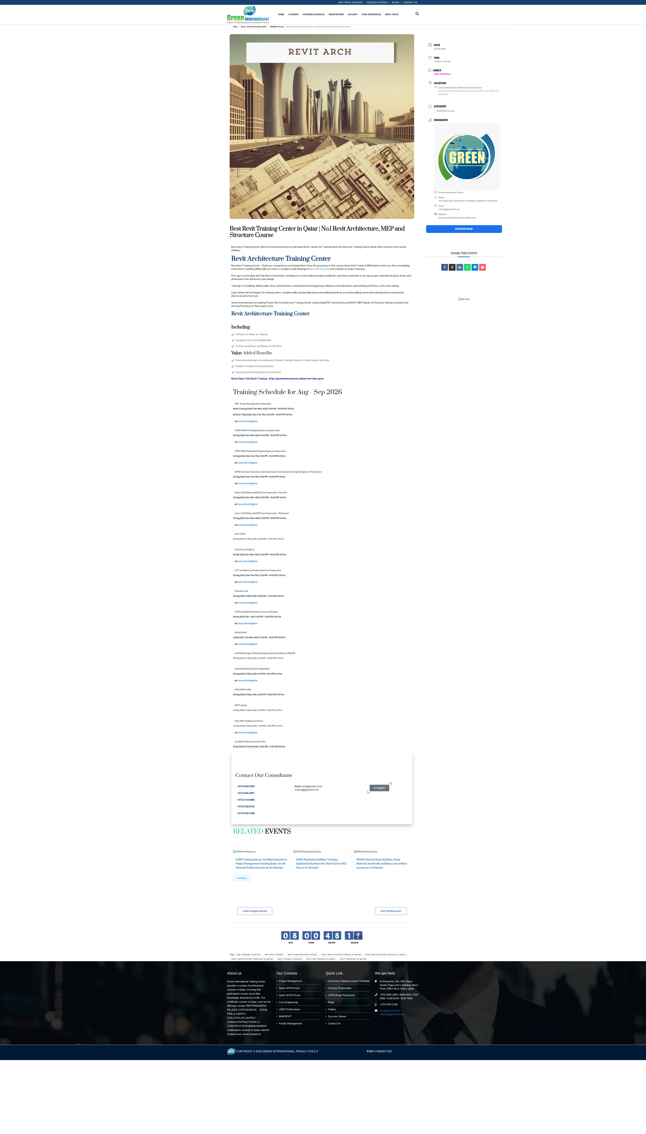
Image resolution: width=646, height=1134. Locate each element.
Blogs (395, 2)
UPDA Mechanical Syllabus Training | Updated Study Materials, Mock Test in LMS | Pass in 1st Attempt (321, 863)
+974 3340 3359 (246, 786)
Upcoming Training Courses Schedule (349, 981)
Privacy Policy (307, 1051)
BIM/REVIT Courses (277, 26)
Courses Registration (339, 988)
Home (281, 14)
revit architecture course (302, 954)
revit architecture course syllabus (385, 954)
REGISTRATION (336, 14)
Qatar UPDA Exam (289, 988)
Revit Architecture (319, 269)
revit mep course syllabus (321, 959)
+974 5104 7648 (246, 813)
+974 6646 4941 (246, 793)
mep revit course (274, 954)
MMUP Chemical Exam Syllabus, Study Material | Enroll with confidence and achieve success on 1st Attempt (381, 863)
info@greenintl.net (312, 786)
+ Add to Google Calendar (254, 911)
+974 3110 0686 (246, 799)
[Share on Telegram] (475, 267)
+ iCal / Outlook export (391, 911)
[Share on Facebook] (444, 267)
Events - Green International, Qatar (254, 26)
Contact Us (410, 2)
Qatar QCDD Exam (290, 995)
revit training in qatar (353, 959)
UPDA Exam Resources (341, 995)
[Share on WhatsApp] (467, 267)
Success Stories (377, 2)
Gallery (352, 14)
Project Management (290, 981)
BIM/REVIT (285, 1016)
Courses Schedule (314, 14)
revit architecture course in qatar (341, 954)
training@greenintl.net (307, 789)
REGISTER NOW (464, 229)
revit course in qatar (290, 959)
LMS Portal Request (350, 2)
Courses (293, 14)
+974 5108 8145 (246, 806)
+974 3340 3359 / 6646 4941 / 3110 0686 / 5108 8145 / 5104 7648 (467, 200)
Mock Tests (391, 14)
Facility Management (290, 1023)
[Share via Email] (482, 267)
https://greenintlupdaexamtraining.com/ (457, 217)
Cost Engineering (288, 1002)
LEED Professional (289, 1009)
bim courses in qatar (248, 954)
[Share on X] (452, 267)
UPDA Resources (371, 14)
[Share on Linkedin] (459, 267)
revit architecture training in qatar (252, 959)
